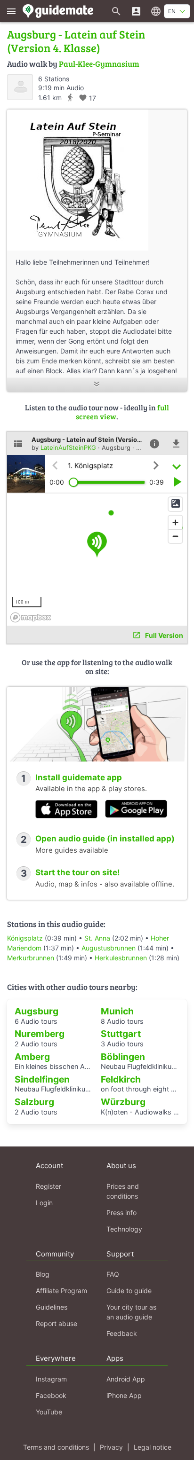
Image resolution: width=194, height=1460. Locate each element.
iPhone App (124, 1395)
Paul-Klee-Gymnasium (99, 63)
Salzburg (34, 1101)
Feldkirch (121, 1079)
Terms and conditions (56, 1447)
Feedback (121, 1333)
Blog (42, 1274)
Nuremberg (40, 1033)
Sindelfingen (42, 1079)
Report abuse (56, 1323)
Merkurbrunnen (30, 958)
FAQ (112, 1274)
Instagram (51, 1379)
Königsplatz (25, 938)
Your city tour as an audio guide (131, 1312)
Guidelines (51, 1307)
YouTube (49, 1412)
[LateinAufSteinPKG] (20, 87)
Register (48, 1186)
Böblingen (123, 1056)
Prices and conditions (122, 1191)
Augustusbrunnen (108, 948)
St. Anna (97, 938)
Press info (121, 1213)
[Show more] (97, 384)
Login (44, 1203)
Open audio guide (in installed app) (105, 838)
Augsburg (36, 1011)
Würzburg (123, 1101)
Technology (124, 1229)
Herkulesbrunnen (121, 958)
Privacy (111, 1447)
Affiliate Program (61, 1291)
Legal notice (152, 1447)
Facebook (51, 1395)
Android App (125, 1379)
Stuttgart (121, 1033)
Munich (117, 1011)
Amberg (32, 1056)
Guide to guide (129, 1291)
